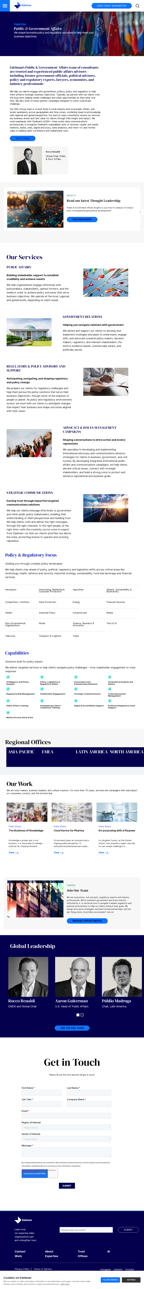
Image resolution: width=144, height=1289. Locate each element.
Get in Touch (23, 138)
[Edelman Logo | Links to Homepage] (18, 7)
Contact (20, 1251)
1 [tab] (77, 1015)
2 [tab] (82, 1015)
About (49, 1251)
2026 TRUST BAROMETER (111, 5)
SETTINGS (131, 1280)
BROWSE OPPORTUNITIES (87, 920)
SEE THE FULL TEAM (72, 1028)
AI (108, 1251)
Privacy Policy (22, 1269)
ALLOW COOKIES (110, 1280)
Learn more (64, 1284)
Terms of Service (43, 1269)
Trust (81, 1251)
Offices (83, 1256)
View (11, 852)
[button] (5, 6)
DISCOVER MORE (82, 219)
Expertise (51, 1256)
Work (18, 1256)
